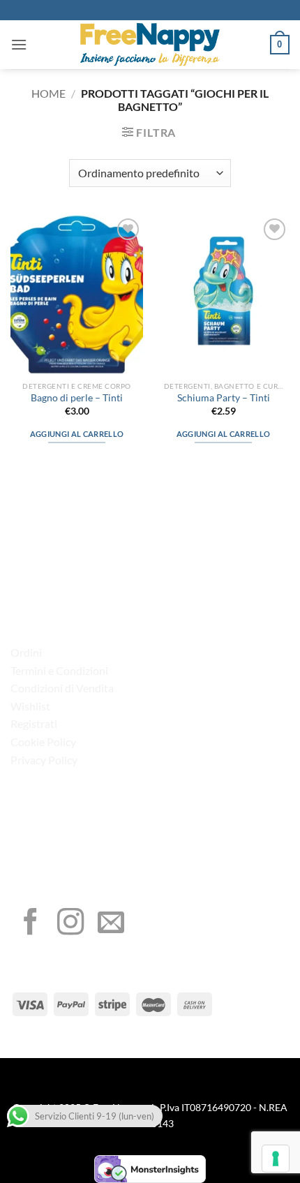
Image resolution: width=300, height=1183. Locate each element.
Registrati (33, 723)
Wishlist (30, 706)
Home (48, 93)
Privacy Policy (43, 759)
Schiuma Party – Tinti (223, 397)
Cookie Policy (43, 741)
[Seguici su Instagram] (70, 924)
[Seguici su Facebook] (30, 924)
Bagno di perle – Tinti (77, 397)
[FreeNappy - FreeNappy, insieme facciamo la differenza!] (150, 44)
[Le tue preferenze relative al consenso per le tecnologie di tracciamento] (275, 1158)
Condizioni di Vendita (62, 687)
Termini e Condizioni (59, 670)
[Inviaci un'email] (111, 924)
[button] (18, 44)
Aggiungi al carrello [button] (77, 433)
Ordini (26, 652)
